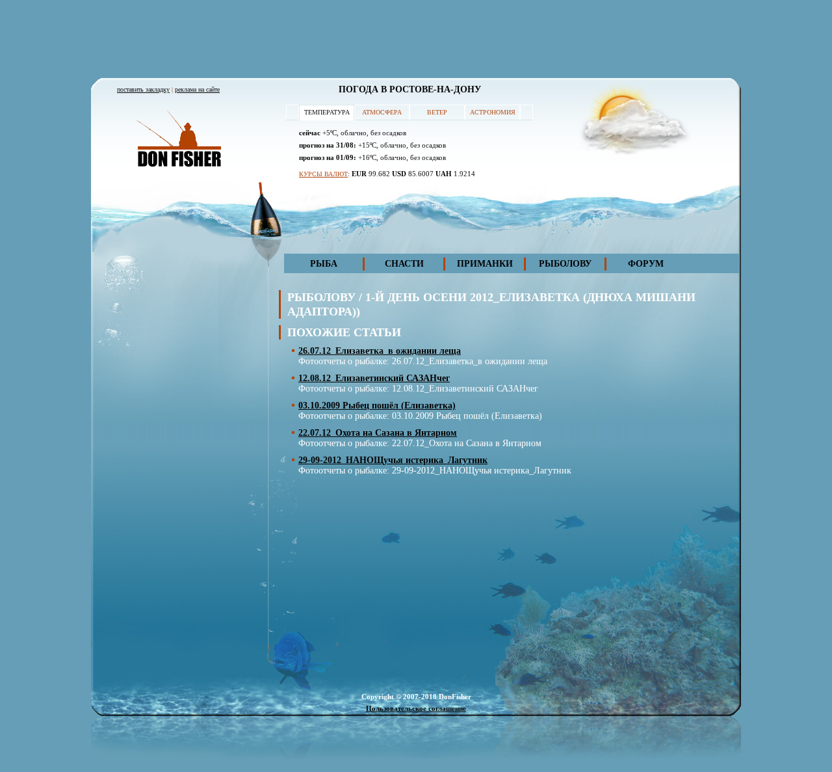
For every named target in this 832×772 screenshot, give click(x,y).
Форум (646, 264)
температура (327, 112)
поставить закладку (143, 89)
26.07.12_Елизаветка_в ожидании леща (379, 351)
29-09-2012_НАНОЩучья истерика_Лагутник (393, 460)
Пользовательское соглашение (416, 708)
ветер (437, 112)
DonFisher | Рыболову (178, 140)
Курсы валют (323, 174)
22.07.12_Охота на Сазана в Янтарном (377, 433)
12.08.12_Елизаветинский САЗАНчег (374, 378)
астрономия (492, 112)
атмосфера (382, 112)
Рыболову (565, 264)
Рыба (323, 264)
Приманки (485, 264)
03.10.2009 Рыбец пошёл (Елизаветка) (377, 405)
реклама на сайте (197, 89)
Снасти (404, 264)
